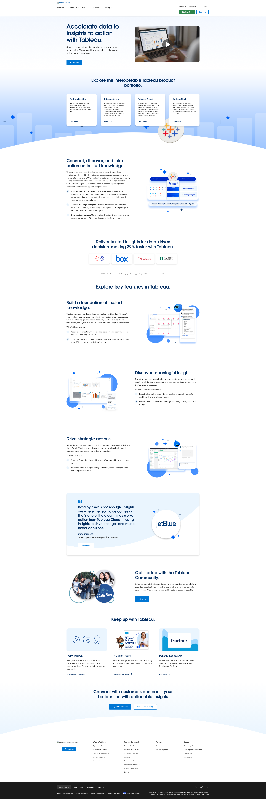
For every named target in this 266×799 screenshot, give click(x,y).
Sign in (205, 6)
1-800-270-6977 (194, 6)
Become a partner (162, 750)
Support (187, 742)
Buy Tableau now (144, 707)
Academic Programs (131, 768)
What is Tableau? (99, 742)
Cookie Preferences (114, 793)
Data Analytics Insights (101, 753)
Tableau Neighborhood (132, 765)
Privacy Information (82, 793)
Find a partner (161, 746)
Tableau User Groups (131, 750)
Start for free (187, 12)
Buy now (202, 12)
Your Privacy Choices (133, 793)
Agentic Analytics (99, 746)
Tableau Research (99, 757)
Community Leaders (131, 753)
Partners (159, 742)
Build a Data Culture (100, 750)
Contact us (182, 6)
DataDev (127, 757)
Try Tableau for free (120, 707)
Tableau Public (129, 746)
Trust (75, 787)
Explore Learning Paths (76, 674)
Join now (142, 599)
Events (126, 772)
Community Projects (131, 761)
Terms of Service (68, 793)
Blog (81, 787)
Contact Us (96, 761)
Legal (58, 793)
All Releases (188, 757)
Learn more (74, 121)
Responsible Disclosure (98, 793)
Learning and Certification (193, 750)
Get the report (164, 674)
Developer (90, 787)
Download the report (121, 674)
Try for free (74, 62)
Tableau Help (188, 753)
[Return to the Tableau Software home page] (66, 3)
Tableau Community (132, 742)
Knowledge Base (189, 746)
